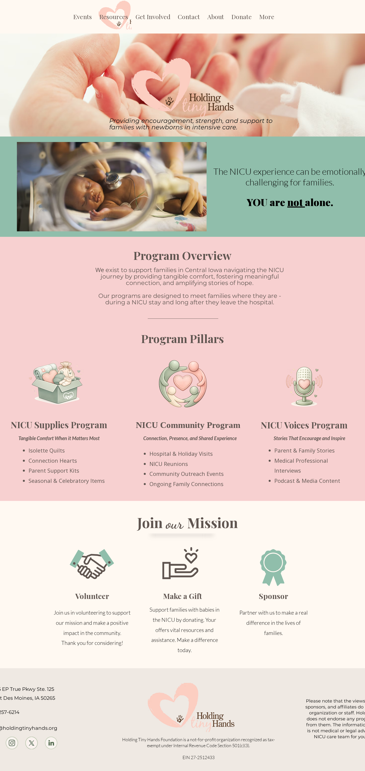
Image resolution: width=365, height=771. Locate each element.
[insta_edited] (12, 743)
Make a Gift (182, 596)
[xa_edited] (31, 743)
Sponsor (273, 596)
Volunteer (92, 596)
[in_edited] (51, 743)
